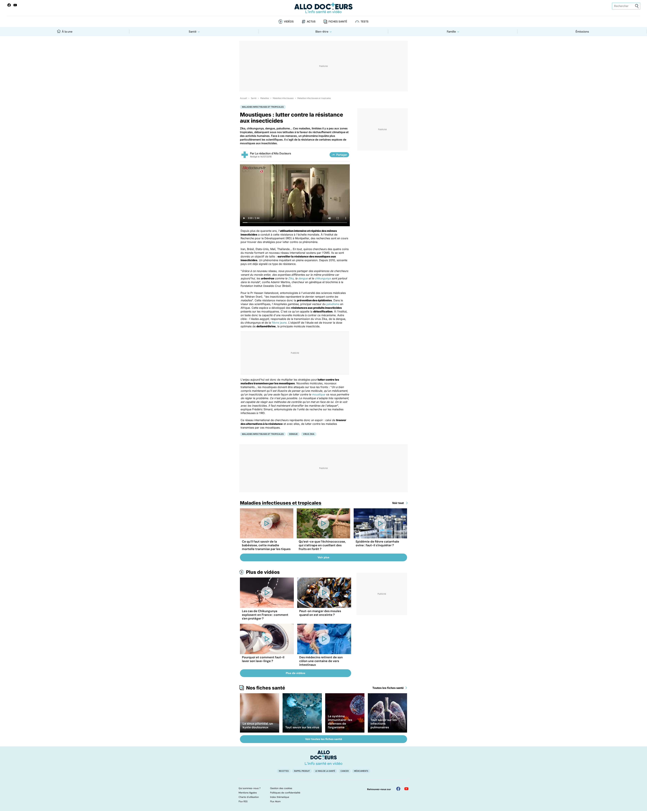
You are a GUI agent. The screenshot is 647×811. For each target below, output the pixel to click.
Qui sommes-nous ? (249, 788)
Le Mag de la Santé (325, 771)
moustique (318, 394)
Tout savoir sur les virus (302, 727)
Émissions (582, 31)
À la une (67, 31)
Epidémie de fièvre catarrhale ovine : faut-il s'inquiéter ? (377, 543)
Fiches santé (338, 21)
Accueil (243, 98)
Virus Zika (308, 434)
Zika (291, 278)
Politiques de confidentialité (285, 792)
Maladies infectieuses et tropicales (314, 98)
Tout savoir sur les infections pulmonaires (384, 723)
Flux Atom (275, 801)
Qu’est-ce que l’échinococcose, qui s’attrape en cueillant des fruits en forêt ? (322, 545)
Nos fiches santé (265, 688)
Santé (192, 31)
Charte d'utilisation (249, 797)
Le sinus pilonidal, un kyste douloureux (258, 725)
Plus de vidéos (263, 572)
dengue (303, 278)
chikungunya (323, 278)
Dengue (293, 434)
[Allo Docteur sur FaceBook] (9, 5)
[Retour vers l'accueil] (323, 8)
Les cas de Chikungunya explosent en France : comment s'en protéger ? (265, 615)
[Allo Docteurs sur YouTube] (15, 5)
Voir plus (323, 557)
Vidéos (289, 21)
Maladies (264, 98)
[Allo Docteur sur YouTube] (406, 788)
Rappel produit (302, 771)
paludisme (332, 304)
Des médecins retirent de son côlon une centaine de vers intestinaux (321, 661)
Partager (341, 154)
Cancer (345, 771)
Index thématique (279, 797)
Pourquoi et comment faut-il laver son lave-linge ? (263, 659)
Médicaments (361, 771)
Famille (451, 31)
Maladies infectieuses (283, 98)
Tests (364, 21)
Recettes (284, 771)
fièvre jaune (279, 322)
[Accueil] (323, 757)
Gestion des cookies (281, 788)
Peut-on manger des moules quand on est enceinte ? (320, 613)
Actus (311, 21)
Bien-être (321, 31)
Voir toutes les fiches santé (323, 739)
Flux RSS (243, 801)
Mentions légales (248, 792)
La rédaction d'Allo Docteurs (273, 153)
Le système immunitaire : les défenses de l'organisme (340, 721)
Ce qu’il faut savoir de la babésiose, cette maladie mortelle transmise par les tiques (266, 545)
